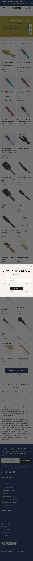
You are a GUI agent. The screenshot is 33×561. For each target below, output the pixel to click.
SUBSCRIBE (16, 288)
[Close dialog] (31, 265)
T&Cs (21, 291)
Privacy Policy (26, 291)
